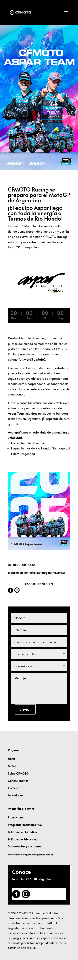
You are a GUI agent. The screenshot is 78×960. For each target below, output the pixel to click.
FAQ (39, 825)
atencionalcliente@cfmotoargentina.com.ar (36, 573)
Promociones (16, 817)
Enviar (25, 709)
